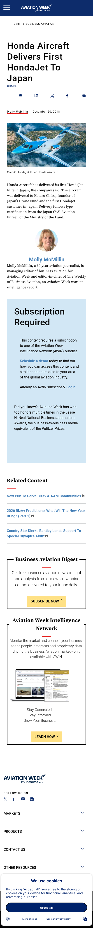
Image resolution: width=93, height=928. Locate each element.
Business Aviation (40, 23)
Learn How (45, 737)
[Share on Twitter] (52, 96)
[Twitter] (5, 800)
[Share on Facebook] (68, 96)
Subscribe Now (45, 601)
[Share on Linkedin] (37, 96)
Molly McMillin (17, 111)
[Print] (84, 96)
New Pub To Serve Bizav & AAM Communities (44, 496)
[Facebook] (14, 800)
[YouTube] (23, 800)
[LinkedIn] (32, 800)
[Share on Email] (21, 96)
